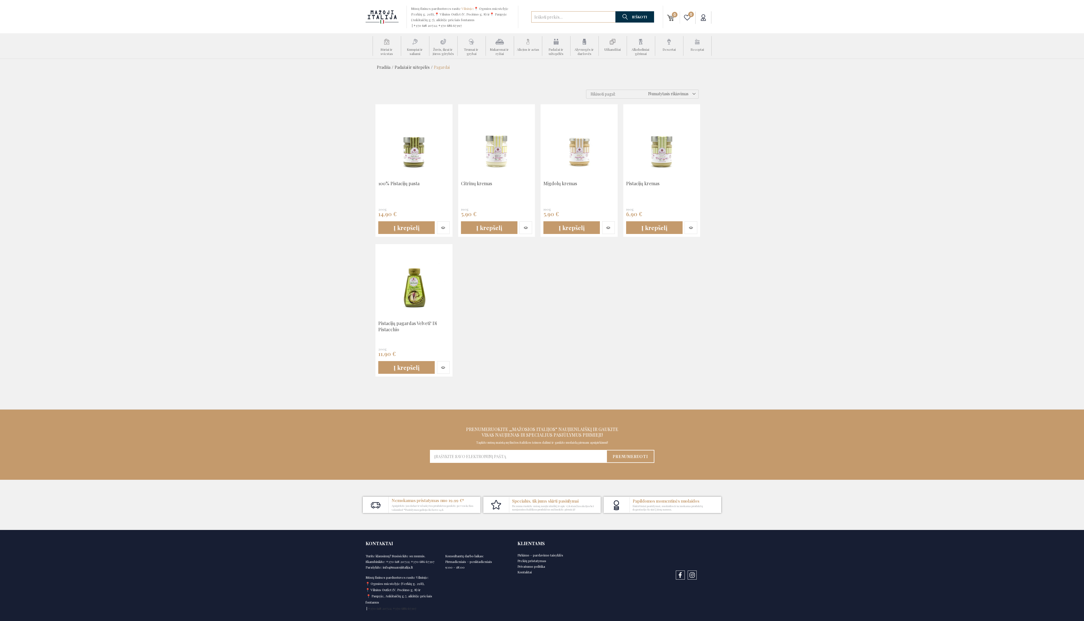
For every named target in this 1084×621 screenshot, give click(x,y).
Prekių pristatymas (531, 560)
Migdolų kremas (560, 183)
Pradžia (383, 67)
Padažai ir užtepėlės (412, 67)
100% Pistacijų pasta (398, 183)
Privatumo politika (531, 566)
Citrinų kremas (476, 183)
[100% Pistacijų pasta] (414, 142)
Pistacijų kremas (642, 183)
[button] (670, 17)
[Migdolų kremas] (579, 142)
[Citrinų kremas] (496, 142)
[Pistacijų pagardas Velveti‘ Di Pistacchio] (414, 282)
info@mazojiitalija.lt (398, 567)
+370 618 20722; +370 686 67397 (438, 25)
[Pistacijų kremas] (661, 142)
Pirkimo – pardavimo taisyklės (540, 555)
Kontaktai (524, 572)
